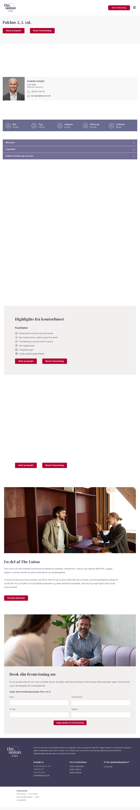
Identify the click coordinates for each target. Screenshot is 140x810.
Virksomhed (77, 697)
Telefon (75, 709)
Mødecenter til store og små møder (36, 333)
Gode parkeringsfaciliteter (31, 354)
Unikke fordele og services (19, 156)
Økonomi (10, 142)
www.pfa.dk (33, 794)
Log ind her (108, 766)
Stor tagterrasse (26, 345)
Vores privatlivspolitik (25, 797)
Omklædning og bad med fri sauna (36, 341)
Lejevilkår (10, 149)
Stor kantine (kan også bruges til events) (38, 337)
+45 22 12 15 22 (38, 91)
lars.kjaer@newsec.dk (41, 96)
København (80, 766)
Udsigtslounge (26, 350)
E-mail (13, 709)
